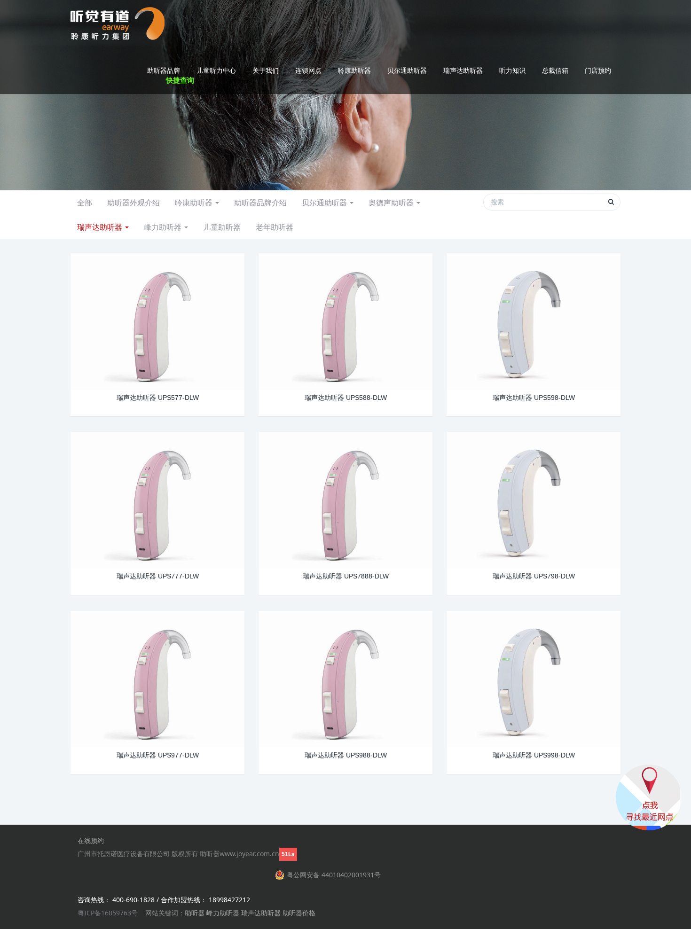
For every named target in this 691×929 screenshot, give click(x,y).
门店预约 (598, 70)
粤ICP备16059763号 (108, 912)
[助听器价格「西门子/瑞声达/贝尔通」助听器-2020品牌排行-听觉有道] (118, 23)
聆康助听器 (354, 70)
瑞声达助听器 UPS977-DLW (158, 755)
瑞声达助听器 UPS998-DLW (534, 755)
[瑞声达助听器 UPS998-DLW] (533, 677)
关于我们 (265, 70)
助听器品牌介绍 (260, 202)
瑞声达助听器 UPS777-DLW (158, 576)
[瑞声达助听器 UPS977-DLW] (157, 677)
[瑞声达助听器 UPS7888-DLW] (345, 498)
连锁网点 (308, 70)
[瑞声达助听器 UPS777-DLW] (157, 498)
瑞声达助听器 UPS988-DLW (346, 755)
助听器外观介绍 (133, 202)
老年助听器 (274, 227)
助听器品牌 (163, 70)
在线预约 (91, 840)
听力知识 (512, 70)
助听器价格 (299, 912)
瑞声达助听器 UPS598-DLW (534, 397)
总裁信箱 (555, 70)
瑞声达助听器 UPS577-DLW (158, 397)
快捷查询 (180, 80)
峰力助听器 (163, 227)
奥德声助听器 (392, 202)
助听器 (194, 912)
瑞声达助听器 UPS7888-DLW (346, 576)
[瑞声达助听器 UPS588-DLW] (345, 320)
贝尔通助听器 (407, 70)
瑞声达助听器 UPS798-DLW (534, 576)
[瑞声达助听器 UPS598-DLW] (533, 320)
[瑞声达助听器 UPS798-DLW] (533, 498)
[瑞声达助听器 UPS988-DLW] (345, 677)
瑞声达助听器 (463, 70)
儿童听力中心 (216, 70)
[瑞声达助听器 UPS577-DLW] (157, 320)
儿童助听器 (222, 227)
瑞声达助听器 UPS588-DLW (346, 397)
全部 (84, 202)
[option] (345, 95)
